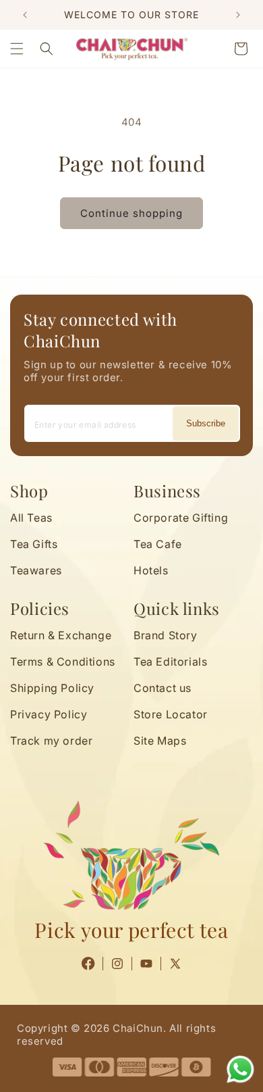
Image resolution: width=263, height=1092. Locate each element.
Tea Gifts (33, 544)
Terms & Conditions (62, 661)
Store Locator (171, 714)
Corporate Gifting (181, 517)
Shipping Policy (52, 688)
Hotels (151, 570)
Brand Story (166, 635)
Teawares (36, 570)
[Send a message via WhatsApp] (240, 1069)
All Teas (31, 517)
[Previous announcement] (25, 15)
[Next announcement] (238, 15)
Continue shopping (131, 213)
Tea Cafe (158, 544)
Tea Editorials (170, 661)
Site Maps (160, 740)
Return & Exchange (60, 635)
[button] (17, 49)
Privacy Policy (48, 714)
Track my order (51, 740)
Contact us (163, 688)
